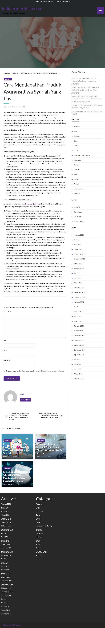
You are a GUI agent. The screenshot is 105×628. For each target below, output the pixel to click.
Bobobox (77, 136)
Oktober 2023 (79, 345)
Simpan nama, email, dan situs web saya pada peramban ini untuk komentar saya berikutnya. (35, 371)
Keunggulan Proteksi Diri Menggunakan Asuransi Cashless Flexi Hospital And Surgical (16, 448)
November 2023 (79, 340)
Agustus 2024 (79, 302)
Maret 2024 (78, 321)
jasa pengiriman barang (82, 155)
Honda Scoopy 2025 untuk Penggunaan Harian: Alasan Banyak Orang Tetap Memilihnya (85, 89)
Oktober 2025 (79, 264)
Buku (76, 141)
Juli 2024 (77, 307)
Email (6, 350)
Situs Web (7, 360)
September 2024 (79, 297)
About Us (50, 1)
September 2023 (79, 350)
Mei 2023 (77, 364)
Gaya (76, 150)
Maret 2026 (78, 249)
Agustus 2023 (79, 355)
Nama (6, 340)
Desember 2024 (79, 292)
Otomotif (77, 165)
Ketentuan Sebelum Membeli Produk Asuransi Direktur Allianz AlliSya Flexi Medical (50, 448)
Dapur (76, 146)
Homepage (7, 73)
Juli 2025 (77, 273)
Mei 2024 (77, 312)
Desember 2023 (79, 335)
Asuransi (15, 73)
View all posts (25, 399)
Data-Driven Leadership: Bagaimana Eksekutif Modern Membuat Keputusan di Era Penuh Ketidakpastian (86, 98)
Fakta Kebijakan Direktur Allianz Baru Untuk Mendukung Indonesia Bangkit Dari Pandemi (15, 476)
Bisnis (76, 131)
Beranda (37, 1)
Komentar (7, 312)
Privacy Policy (66, 1)
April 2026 (77, 244)
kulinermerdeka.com (22, 8)
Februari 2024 (79, 326)
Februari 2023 (79, 379)
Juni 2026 (77, 240)
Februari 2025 (79, 288)
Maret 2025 (78, 283)
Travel (76, 184)
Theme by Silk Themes (12, 625)
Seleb (76, 174)
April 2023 (77, 369)
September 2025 (79, 268)
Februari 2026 (79, 254)
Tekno (76, 179)
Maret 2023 (78, 374)
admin (9, 107)
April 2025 (77, 278)
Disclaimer (44, 1)
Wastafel (77, 193)
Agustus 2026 (79, 235)
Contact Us (58, 1)
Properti (77, 169)
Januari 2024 (78, 331)
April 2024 (77, 316)
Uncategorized (79, 189)
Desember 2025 (79, 259)
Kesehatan (77, 160)
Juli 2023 (77, 359)
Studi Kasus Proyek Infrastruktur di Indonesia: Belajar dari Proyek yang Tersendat (84, 80)
